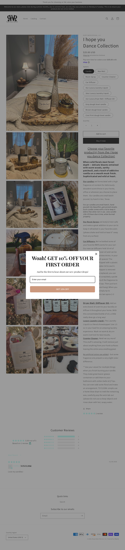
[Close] (96, 254)
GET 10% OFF (62, 289)
